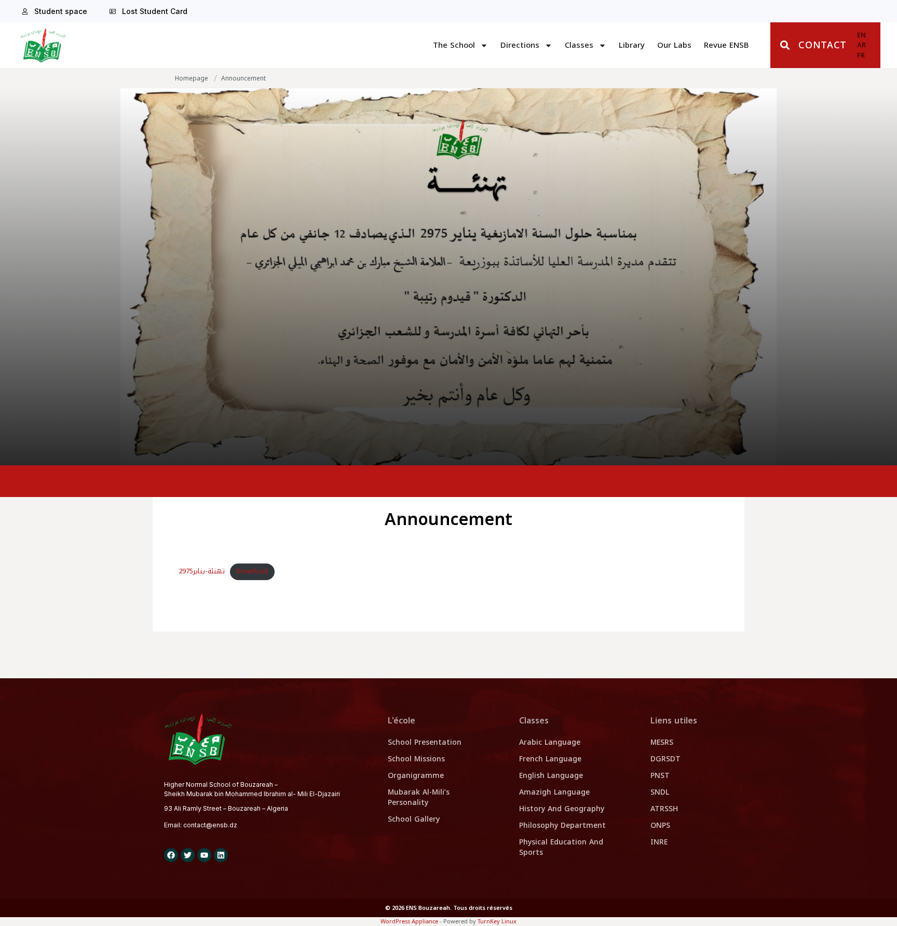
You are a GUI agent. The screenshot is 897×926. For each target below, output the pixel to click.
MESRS (661, 742)
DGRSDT (665, 759)
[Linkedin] (221, 855)
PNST (660, 776)
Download (252, 571)
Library (632, 45)
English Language (551, 776)
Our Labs (674, 45)
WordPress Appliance (409, 921)
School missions (416, 759)
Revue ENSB (726, 45)
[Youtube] (204, 855)
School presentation (424, 742)
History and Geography (561, 809)
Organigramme (416, 776)
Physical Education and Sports (561, 847)
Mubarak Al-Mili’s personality (419, 797)
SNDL (659, 792)
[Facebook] (171, 855)
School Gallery (414, 819)
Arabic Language (549, 742)
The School (454, 45)
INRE (659, 842)
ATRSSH (664, 809)
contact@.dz (210, 825)
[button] (784, 45)
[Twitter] (188, 855)
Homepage (191, 78)
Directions (519, 45)
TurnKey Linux (497, 921)
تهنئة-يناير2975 (202, 571)
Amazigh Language (554, 792)
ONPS (660, 825)
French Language (550, 759)
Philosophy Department (562, 825)
